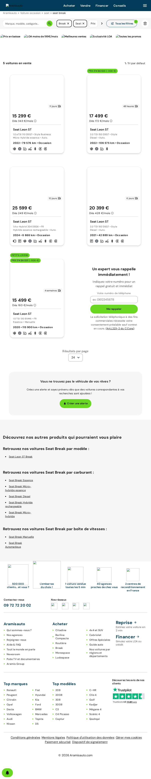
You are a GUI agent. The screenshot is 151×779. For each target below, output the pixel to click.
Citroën (11, 699)
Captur (59, 719)
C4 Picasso (62, 714)
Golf (92, 699)
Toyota (39, 719)
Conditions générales (25, 737)
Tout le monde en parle (21, 649)
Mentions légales (53, 737)
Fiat (37, 690)
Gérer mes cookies (129, 737)
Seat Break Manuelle (21, 536)
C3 (57, 709)
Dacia (10, 709)
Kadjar (93, 704)
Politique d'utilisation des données (90, 737)
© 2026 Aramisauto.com (75, 755)
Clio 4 (93, 695)
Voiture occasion (30, 13)
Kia (37, 699)
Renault (11, 690)
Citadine (60, 630)
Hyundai (40, 695)
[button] (68, 23)
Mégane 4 (95, 709)
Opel (10, 704)
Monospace (62, 652)
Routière (60, 643)
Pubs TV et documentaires (23, 659)
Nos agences (14, 635)
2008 (58, 695)
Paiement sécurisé (58, 742)
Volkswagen (14, 714)
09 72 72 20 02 (17, 605)
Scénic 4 (94, 714)
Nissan (11, 723)
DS (37, 723)
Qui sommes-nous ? (19, 630)
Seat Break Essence (21, 480)
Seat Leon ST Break (21, 456)
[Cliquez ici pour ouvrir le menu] (145, 5)
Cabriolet (95, 635)
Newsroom (13, 654)
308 (58, 699)
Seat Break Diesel (19, 496)
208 (58, 690)
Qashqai (94, 719)
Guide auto (96, 644)
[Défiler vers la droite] (102, 23)
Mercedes (41, 714)
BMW (38, 709)
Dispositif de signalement (90, 742)
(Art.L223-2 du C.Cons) (120, 328)
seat (46, 13)
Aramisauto (10, 13)
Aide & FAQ (14, 644)
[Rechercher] (49, 23)
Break (59, 648)
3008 (58, 704)
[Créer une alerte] (7, 772)
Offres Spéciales (99, 639)
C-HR (92, 690)
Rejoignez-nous (16, 639)
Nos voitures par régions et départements (99, 653)
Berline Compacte (62, 636)
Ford (38, 704)
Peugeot (12, 695)
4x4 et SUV (96, 630)
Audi (10, 719)
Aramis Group (15, 663)
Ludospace (62, 657)
